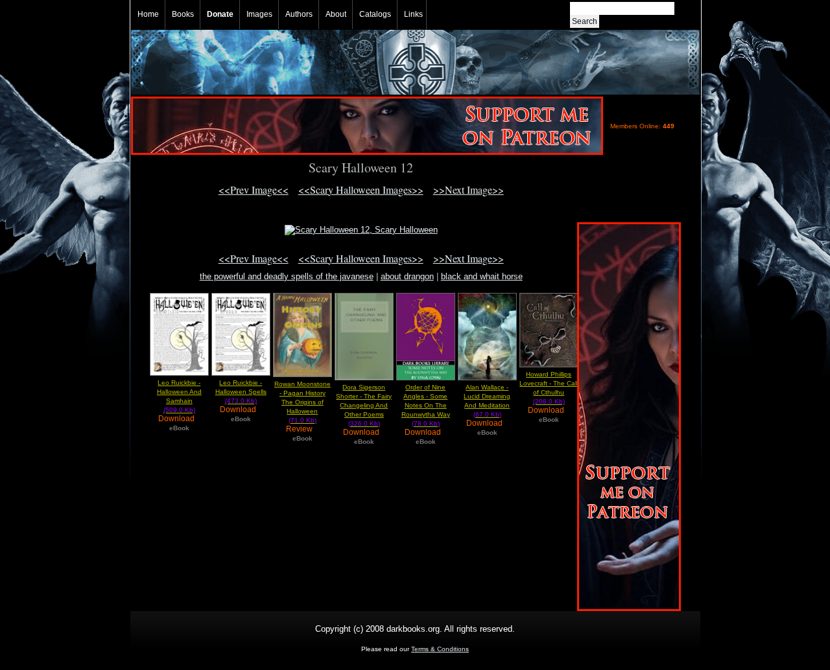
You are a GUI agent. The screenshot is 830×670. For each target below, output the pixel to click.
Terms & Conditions (440, 649)
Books (183, 14)
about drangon (407, 276)
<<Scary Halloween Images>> (360, 189)
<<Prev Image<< (254, 189)
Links (413, 14)
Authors (299, 14)
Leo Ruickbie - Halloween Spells (241, 391)
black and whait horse (482, 276)
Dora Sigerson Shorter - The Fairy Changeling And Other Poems (364, 405)
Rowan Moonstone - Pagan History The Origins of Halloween (302, 402)
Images (259, 14)
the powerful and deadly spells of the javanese (287, 276)
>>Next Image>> (468, 189)
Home (148, 14)
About (336, 14)
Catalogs (375, 14)
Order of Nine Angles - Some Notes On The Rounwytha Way (425, 405)
